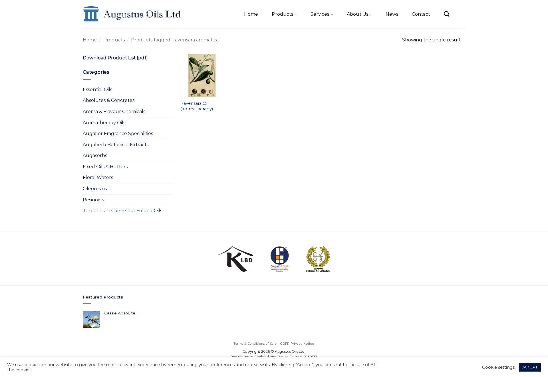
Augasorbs (95, 155)
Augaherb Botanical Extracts (115, 144)
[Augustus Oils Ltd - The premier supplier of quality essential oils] (132, 14)
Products (282, 14)
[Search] (446, 14)
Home (251, 14)
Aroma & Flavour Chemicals (114, 111)
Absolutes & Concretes (108, 100)
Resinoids (93, 199)
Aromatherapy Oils (104, 122)
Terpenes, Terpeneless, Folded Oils (122, 210)
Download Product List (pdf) (115, 58)
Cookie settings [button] (498, 367)
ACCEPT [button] (529, 367)
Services (320, 14)
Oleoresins (95, 188)
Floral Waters (98, 177)
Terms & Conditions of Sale (255, 344)
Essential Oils (97, 89)
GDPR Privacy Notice (297, 344)
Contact (421, 14)
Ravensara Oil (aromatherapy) (196, 106)
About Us (357, 14)
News (392, 14)
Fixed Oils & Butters (105, 166)
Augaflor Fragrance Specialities (118, 133)
